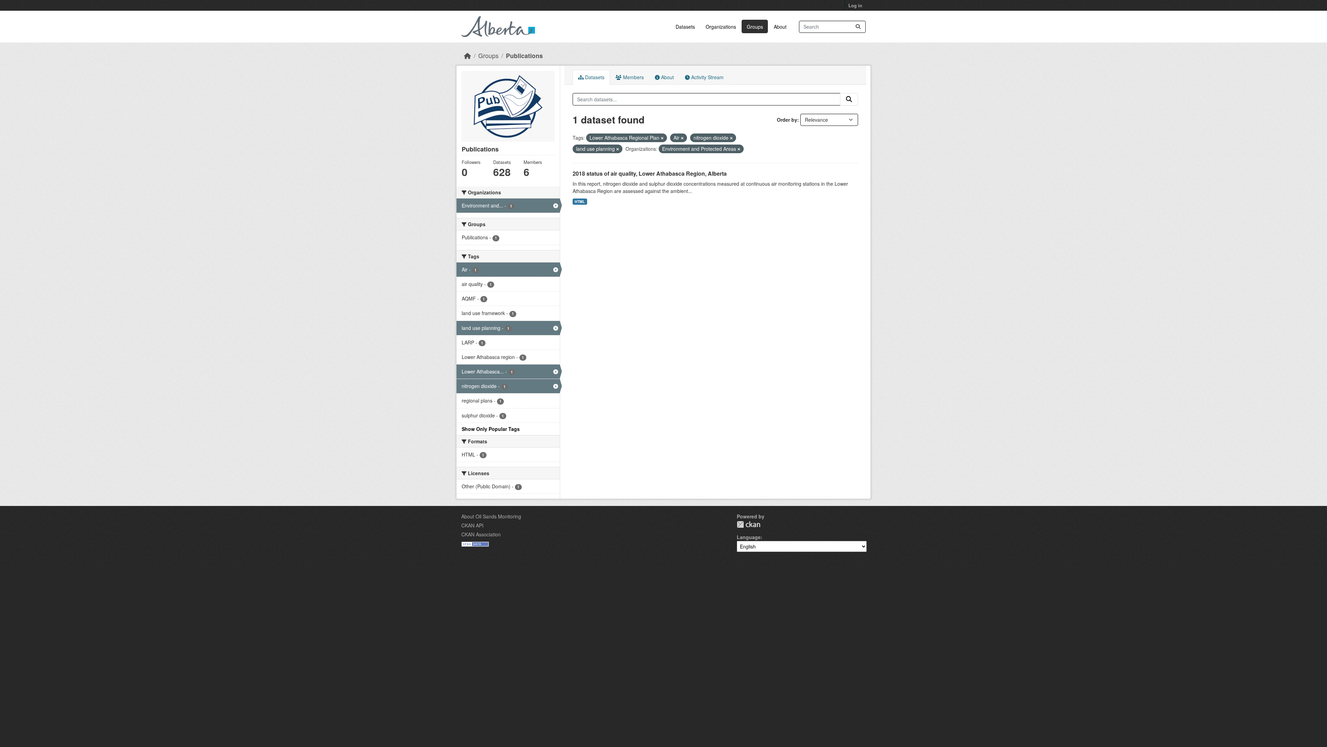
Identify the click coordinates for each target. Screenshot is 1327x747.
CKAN (748, 524)
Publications (524, 55)
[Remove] (662, 138)
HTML (580, 201)
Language (749, 537)
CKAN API (472, 525)
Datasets (685, 26)
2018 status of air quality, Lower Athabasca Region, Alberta (650, 173)
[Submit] (858, 27)
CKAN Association (481, 534)
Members (633, 77)
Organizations (721, 26)
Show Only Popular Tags (491, 428)
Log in (855, 5)
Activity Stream (707, 77)
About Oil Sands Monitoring (491, 516)
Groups (755, 26)
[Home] (467, 55)
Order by (787, 119)
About (780, 26)
